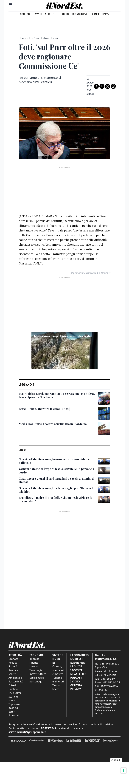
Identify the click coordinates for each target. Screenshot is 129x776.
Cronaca (13, 659)
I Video (75, 681)
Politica (12, 662)
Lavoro (33, 666)
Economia (24, 14)
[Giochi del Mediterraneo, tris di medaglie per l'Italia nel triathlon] (104, 489)
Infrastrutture (37, 674)
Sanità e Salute (13, 672)
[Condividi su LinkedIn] (101, 86)
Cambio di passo (101, 14)
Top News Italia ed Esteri (43, 38)
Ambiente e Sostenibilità (15, 679)
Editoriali (13, 715)
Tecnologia (35, 670)
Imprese (34, 659)
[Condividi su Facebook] (96, 86)
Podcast (76, 677)
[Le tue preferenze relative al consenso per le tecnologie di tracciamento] (123, 770)
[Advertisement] (64, 25)
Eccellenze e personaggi (36, 679)
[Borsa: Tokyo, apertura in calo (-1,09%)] (104, 413)
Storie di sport (13, 698)
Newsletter (78, 674)
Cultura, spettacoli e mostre (58, 670)
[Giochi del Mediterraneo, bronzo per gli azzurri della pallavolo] (104, 461)
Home (22, 38)
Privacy (75, 689)
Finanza (34, 662)
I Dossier (76, 670)
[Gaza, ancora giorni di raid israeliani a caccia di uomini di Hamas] (104, 480)
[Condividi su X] (107, 86)
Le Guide (76, 666)
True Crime (15, 693)
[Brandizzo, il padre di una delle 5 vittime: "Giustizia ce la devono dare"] (104, 499)
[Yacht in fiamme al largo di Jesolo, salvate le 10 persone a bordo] (104, 470)
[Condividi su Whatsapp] (113, 86)
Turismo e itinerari (58, 679)
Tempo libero (56, 687)
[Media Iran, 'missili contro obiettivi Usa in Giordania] (104, 428)
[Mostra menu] (10, 4)
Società (12, 666)
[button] (64, 350)
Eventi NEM (78, 662)
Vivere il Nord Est (45, 14)
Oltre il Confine (13, 687)
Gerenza (76, 685)
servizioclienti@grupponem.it (27, 732)
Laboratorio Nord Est (74, 14)
